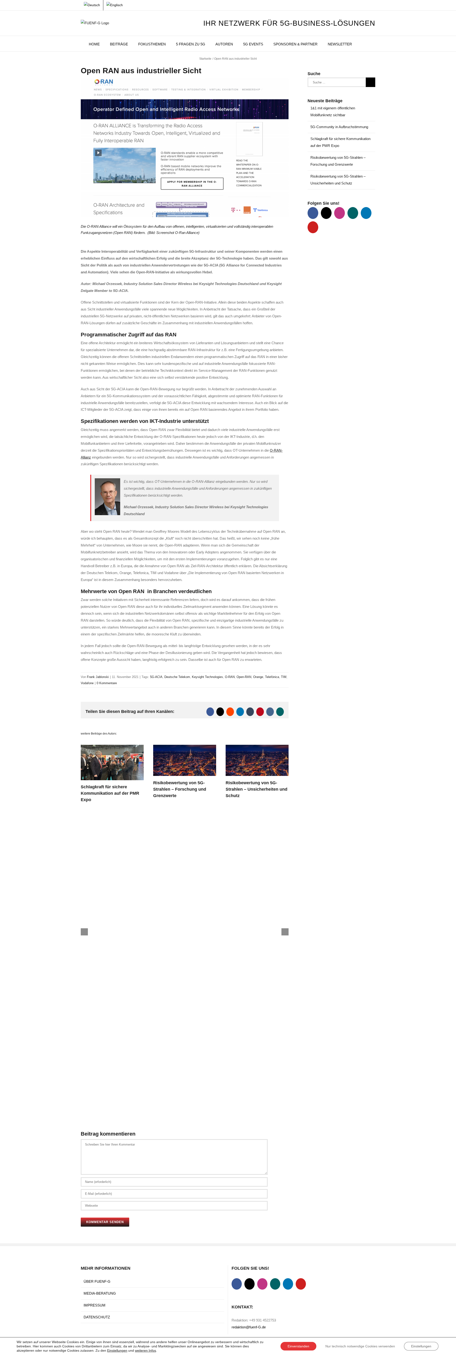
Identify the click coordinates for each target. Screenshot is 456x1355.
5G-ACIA (156, 677)
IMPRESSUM (94, 1305)
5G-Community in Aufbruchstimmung (339, 127)
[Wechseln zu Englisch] (114, 5)
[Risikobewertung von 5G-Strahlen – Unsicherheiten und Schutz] (257, 747)
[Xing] (352, 213)
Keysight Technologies (207, 677)
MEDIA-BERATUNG (100, 1293)
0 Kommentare (107, 683)
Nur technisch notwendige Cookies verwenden (360, 1346)
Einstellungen (117, 1350)
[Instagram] (339, 213)
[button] (363, 43)
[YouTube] (313, 227)
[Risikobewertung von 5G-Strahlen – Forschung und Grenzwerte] (184, 747)
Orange (258, 677)
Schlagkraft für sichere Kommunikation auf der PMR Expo (110, 793)
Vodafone (87, 683)
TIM (283, 677)
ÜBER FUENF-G (97, 1281)
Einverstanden (298, 1346)
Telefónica (272, 677)
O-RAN (230, 677)
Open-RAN (244, 677)
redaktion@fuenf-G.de (249, 1327)
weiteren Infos (145, 1350)
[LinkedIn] (366, 213)
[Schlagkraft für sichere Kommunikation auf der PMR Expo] (112, 747)
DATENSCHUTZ (97, 1317)
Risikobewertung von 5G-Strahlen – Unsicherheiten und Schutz (256, 789)
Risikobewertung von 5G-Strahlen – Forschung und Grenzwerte (179, 789)
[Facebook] (313, 213)
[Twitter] (326, 213)
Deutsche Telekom (177, 677)
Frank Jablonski (98, 677)
